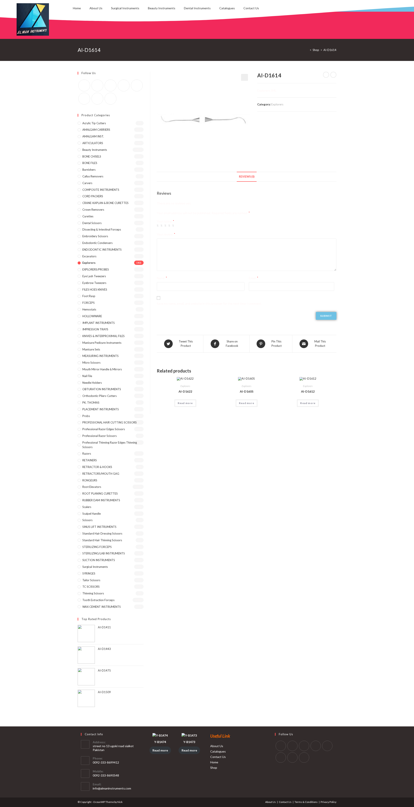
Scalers (86, 507)
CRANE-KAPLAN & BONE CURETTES (105, 203)
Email (253, 278)
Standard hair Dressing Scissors (102, 533)
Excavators (89, 256)
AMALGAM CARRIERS (96, 129)
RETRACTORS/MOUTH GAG (100, 473)
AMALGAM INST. (93, 136)
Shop (213, 767)
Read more (185, 403)
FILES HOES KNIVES (94, 289)
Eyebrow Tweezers (94, 283)
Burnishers (89, 169)
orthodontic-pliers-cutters (99, 396)
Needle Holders (92, 382)
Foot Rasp (88, 296)
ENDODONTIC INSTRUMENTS (102, 249)
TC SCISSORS (91, 586)
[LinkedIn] (315, 746)
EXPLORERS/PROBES (95, 269)
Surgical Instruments (125, 8)
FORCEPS (88, 302)
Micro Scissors (91, 362)
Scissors (87, 520)
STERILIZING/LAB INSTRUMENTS (103, 553)
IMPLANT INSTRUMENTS (98, 323)
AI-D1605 (246, 391)
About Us (95, 8)
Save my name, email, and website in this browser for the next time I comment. (209, 303)
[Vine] (84, 99)
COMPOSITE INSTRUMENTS (100, 189)
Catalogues (227, 8)
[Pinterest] (124, 85)
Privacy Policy (328, 802)
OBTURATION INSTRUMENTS (101, 389)
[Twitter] (84, 85)
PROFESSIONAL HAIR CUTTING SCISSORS (109, 422)
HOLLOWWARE (92, 316)
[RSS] (110, 99)
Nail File (87, 376)
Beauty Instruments (161, 8)
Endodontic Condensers (97, 243)
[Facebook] (97, 85)
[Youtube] (97, 99)
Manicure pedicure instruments (101, 342)
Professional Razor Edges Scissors (103, 429)
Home (77, 8)
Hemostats (89, 309)
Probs (86, 416)
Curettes (87, 216)
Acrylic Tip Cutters (94, 123)
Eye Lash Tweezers (94, 276)
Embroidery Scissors (95, 236)
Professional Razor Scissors (99, 436)
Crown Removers (93, 209)
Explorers (277, 104)
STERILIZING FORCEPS (97, 547)
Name (162, 278)
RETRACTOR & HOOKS (97, 467)
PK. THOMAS (90, 402)
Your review (166, 234)
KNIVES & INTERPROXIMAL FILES (103, 336)
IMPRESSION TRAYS (95, 329)
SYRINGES (88, 573)
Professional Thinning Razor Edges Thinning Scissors (109, 445)
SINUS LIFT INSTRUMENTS (99, 526)
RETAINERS (89, 460)
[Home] (307, 50)
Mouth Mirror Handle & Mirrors (102, 369)
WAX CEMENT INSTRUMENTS (101, 606)
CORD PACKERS (92, 196)
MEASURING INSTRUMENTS (100, 356)
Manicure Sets (91, 349)
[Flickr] (137, 85)
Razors (86, 453)
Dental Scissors (92, 223)
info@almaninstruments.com (112, 788)
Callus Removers (92, 176)
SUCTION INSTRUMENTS (98, 560)
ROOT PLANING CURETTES (100, 493)
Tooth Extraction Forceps (98, 600)
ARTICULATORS (92, 143)
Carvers (87, 183)
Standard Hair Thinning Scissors (102, 540)
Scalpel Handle (91, 513)
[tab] (247, 177)
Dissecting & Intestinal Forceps (101, 229)
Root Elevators (91, 487)
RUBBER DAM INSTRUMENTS (101, 500)
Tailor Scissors (91, 580)
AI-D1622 (185, 391)
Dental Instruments (197, 8)
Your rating (165, 221)
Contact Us (251, 8)
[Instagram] (110, 85)
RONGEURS (89, 480)
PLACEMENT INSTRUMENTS (100, 409)
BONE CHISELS (91, 156)
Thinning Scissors (93, 593)
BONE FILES (89, 163)
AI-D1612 (308, 391)
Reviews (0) (246, 176)
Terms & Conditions (306, 802)
